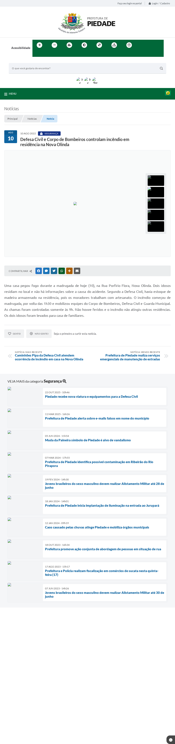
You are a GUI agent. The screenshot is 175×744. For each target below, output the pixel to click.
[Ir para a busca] (36, 53)
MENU (12, 93)
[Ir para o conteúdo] (141, 45)
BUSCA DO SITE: (21, 61)
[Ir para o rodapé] (46, 53)
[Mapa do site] (114, 45)
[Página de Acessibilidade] (129, 45)
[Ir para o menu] (150, 45)
